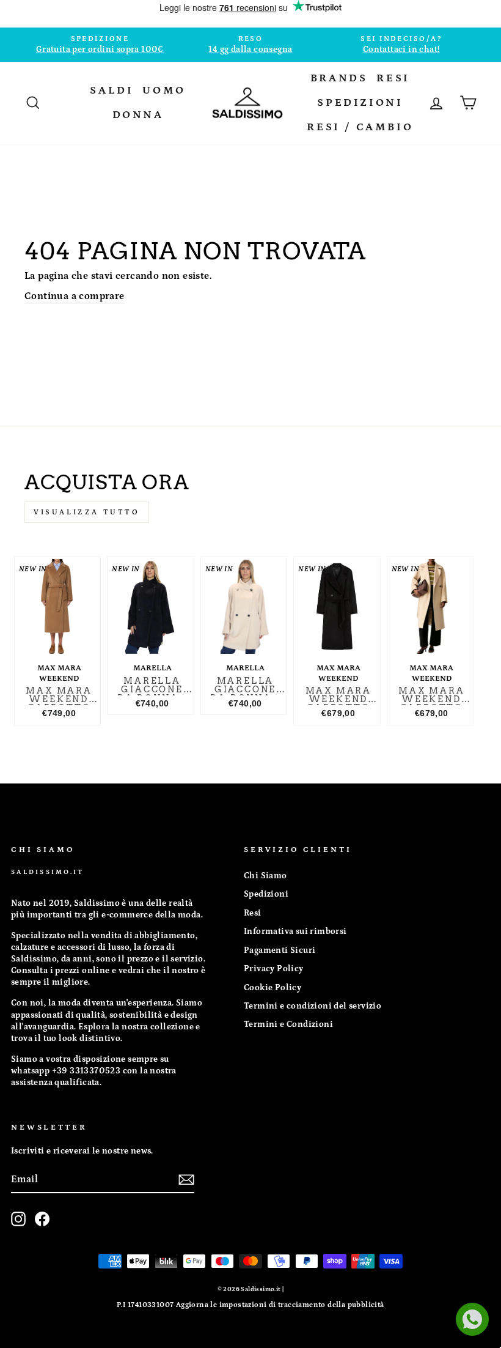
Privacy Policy (274, 969)
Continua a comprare (74, 296)
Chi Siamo (265, 876)
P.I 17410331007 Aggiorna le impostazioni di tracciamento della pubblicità (250, 1305)
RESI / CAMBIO (360, 127)
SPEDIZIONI (360, 103)
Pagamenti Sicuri (279, 950)
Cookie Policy (272, 988)
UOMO (163, 90)
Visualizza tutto (87, 512)
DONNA (138, 115)
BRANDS (339, 78)
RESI (392, 78)
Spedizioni (266, 894)
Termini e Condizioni (288, 1024)
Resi (252, 913)
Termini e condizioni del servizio (312, 1006)
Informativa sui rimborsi (295, 931)
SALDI (111, 90)
